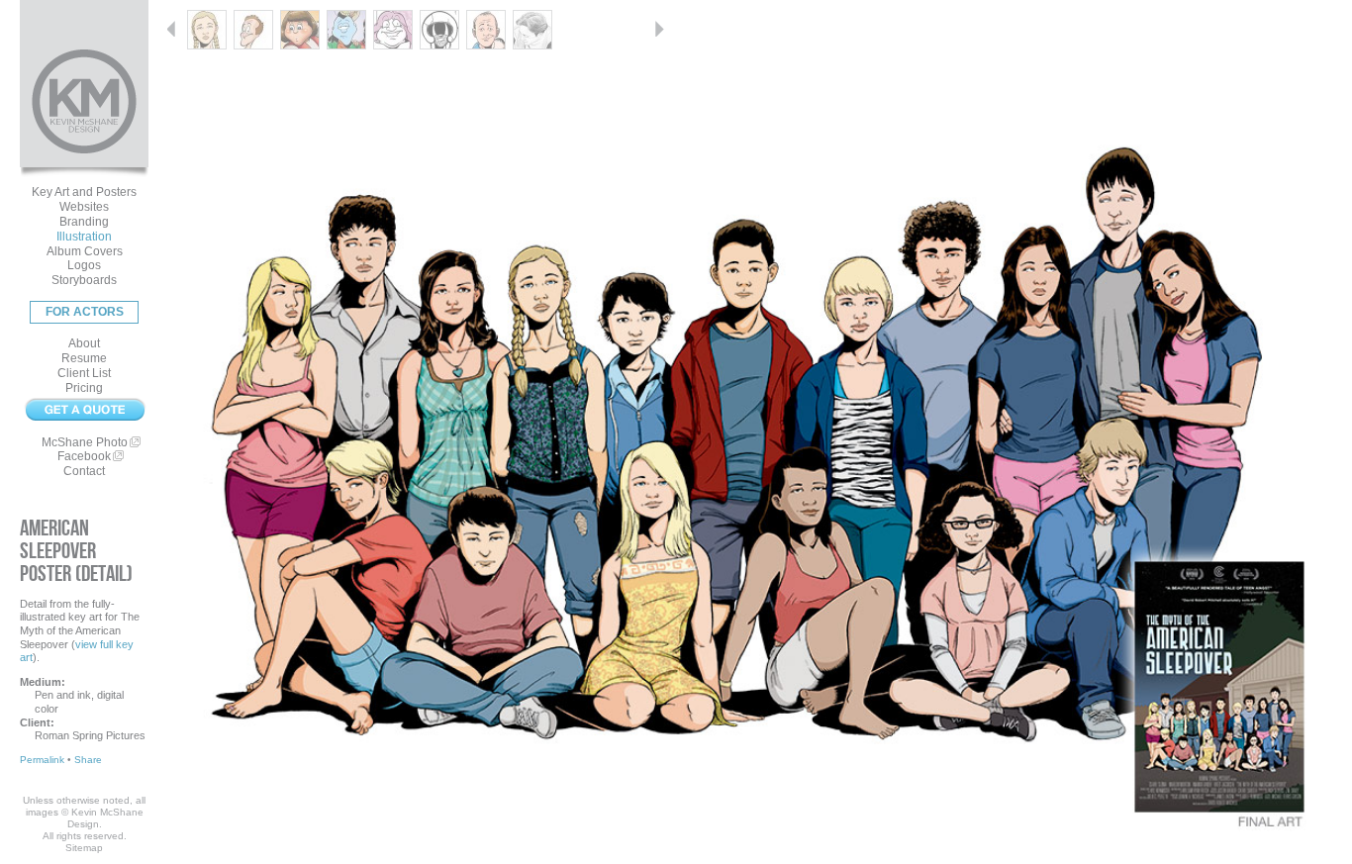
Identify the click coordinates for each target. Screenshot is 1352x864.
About (84, 343)
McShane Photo (85, 442)
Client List (84, 373)
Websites (84, 207)
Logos (84, 265)
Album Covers (85, 251)
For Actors (85, 312)
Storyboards (84, 280)
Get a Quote (84, 410)
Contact (84, 471)
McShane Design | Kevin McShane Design (84, 101)
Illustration (84, 236)
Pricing (84, 388)
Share (88, 759)
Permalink (42, 759)
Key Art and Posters (84, 192)
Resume (84, 358)
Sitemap (84, 847)
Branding (84, 222)
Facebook (84, 456)
